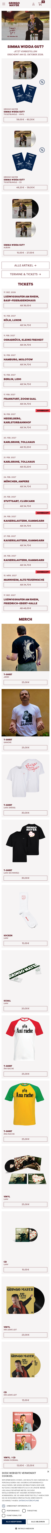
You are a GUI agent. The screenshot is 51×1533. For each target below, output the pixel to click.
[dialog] (25, 1501)
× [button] (48, 1472)
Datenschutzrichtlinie (29, 1500)
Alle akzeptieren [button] (14, 1522)
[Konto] (33, 4)
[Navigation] (4, 4)
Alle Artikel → (25, 265)
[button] (25, 1528)
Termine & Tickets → (25, 274)
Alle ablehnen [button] (38, 1522)
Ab (25, 305)
